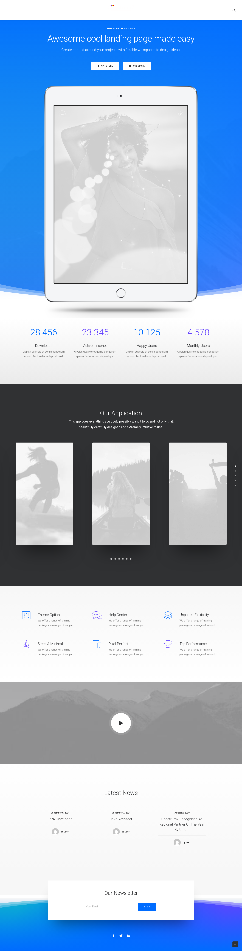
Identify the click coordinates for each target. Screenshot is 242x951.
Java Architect (121, 819)
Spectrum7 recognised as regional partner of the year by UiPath (182, 824)
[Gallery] (235, 471)
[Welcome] (235, 466)
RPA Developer (60, 819)
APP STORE (107, 66)
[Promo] (235, 480)
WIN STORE (139, 66)
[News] (235, 485)
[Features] (235, 476)
